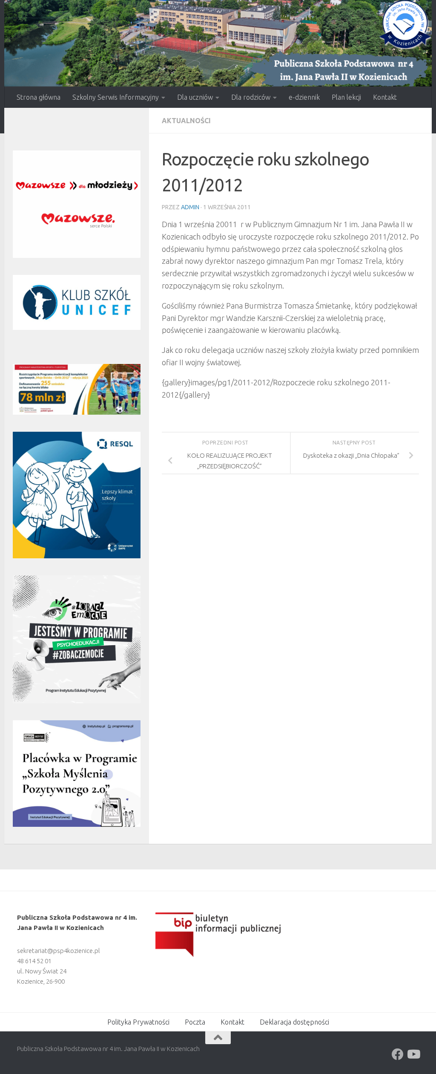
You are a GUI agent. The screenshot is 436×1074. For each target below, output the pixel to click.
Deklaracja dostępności (294, 1022)
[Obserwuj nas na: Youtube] (413, 1054)
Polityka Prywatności (138, 1022)
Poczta (195, 1022)
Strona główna (38, 97)
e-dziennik (304, 97)
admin (190, 207)
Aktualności (186, 120)
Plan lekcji (346, 97)
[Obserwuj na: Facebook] (398, 1054)
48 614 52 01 (34, 960)
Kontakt (385, 97)
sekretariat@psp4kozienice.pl (58, 950)
